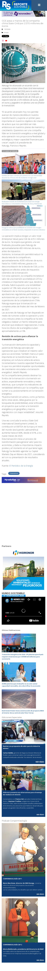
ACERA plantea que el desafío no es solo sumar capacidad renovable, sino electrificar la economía (21, 685)
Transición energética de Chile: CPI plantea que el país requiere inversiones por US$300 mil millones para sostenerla (22, 656)
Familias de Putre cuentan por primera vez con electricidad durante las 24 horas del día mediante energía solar (22, 176)
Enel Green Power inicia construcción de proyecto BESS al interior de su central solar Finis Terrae (23, 712)
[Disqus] (23, 512)
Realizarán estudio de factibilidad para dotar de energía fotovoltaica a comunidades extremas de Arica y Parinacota (22, 203)
